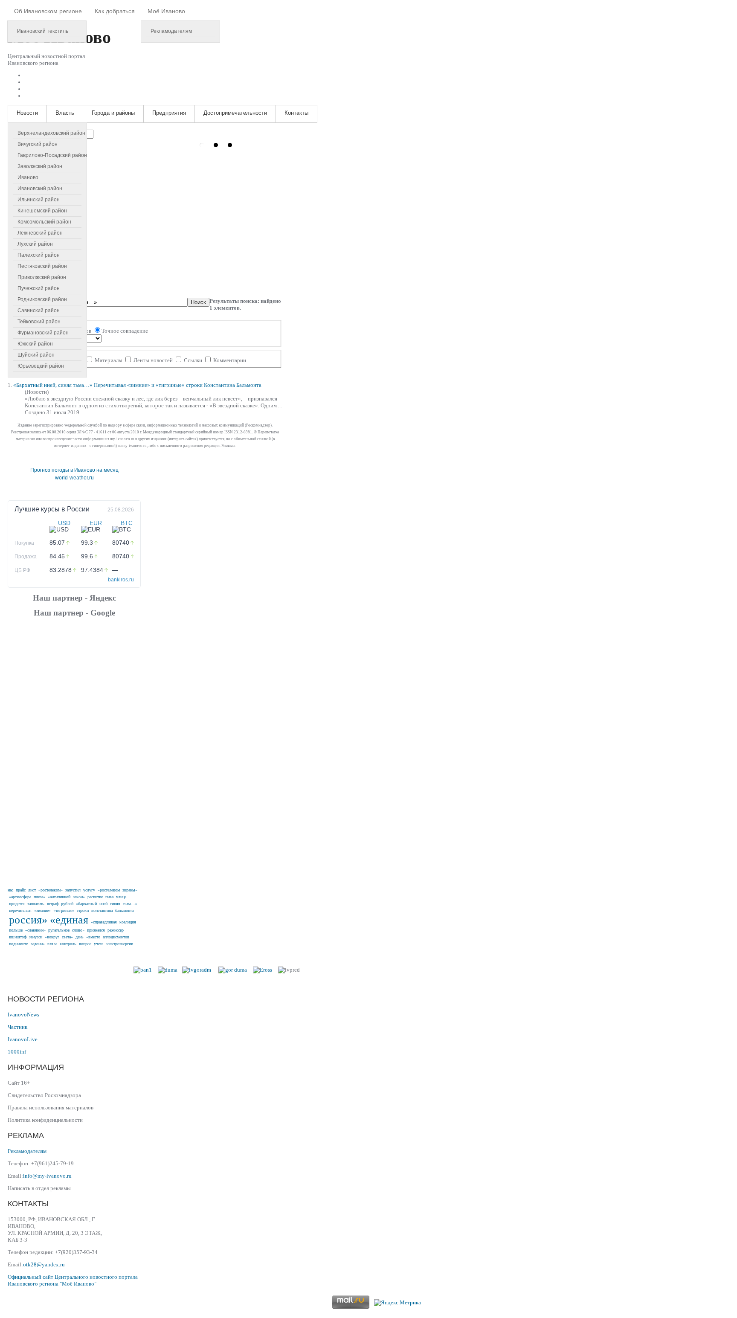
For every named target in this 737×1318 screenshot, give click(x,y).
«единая (69, 920)
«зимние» (42, 910)
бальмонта (124, 910)
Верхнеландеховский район (51, 133)
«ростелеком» (50, 890)
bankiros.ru (121, 579)
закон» (79, 896)
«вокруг (52, 937)
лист (32, 890)
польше (16, 930)
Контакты (296, 113)
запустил (73, 890)
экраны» (129, 890)
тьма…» (130, 903)
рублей (67, 903)
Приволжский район (41, 277)
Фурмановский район (43, 333)
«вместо (93, 937)
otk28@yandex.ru (44, 1264)
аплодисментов (116, 937)
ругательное (59, 930)
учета (98, 943)
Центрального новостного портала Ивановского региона (73, 1280)
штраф (52, 903)
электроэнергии (119, 943)
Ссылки (193, 360)
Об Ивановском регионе (48, 11)
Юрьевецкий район (40, 366)
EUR (96, 523)
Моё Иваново (166, 11)
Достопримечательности (235, 113)
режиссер (115, 930)
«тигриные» (63, 910)
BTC (127, 523)
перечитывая (20, 910)
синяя (115, 903)
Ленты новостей (153, 360)
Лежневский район (40, 233)
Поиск (198, 302)
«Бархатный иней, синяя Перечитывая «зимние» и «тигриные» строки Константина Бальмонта (137, 385)
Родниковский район (42, 299)
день (79, 937)
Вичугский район (37, 144)
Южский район (35, 344)
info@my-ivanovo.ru (47, 1176)
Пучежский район (38, 288)
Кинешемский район (42, 211)
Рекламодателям (171, 31)
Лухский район (35, 244)
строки (83, 910)
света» (67, 937)
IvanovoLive (23, 1039)
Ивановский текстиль (42, 31)
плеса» (39, 896)
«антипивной (59, 896)
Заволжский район (39, 166)
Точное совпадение (125, 331)
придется (17, 903)
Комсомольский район (44, 222)
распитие (95, 896)
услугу (89, 890)
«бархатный (86, 903)
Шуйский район (36, 355)
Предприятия (169, 113)
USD (64, 523)
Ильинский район (38, 200)
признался (96, 930)
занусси (35, 937)
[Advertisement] (74, 751)
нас (10, 890)
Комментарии (229, 360)
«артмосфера (20, 896)
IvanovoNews (23, 1014)
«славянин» (35, 930)
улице (121, 896)
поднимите (18, 943)
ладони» (37, 943)
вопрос (85, 943)
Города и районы (113, 113)
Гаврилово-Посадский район (52, 155)
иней (103, 903)
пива (109, 896)
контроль (68, 943)
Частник (17, 1027)
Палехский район (38, 255)
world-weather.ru (74, 478)
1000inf (17, 1051)
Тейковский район (39, 322)
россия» (28, 920)
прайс (21, 890)
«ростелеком (109, 890)
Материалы (108, 360)
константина (102, 910)
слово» (78, 930)
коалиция (127, 922)
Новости (27, 113)
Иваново (27, 177)
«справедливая (104, 922)
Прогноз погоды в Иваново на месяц (74, 470)
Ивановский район (39, 189)
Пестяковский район (42, 266)
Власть (64, 113)
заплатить (35, 903)
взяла (52, 943)
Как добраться (115, 11)
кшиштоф (17, 937)
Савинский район (38, 311)
